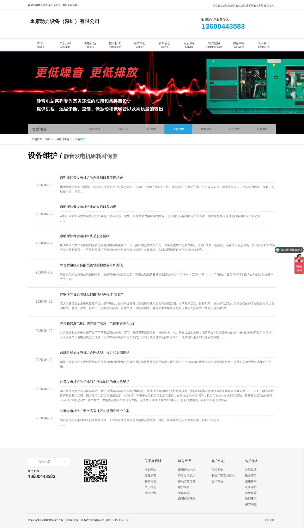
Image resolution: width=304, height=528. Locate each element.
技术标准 (115, 45)
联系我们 (263, 45)
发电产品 (90, 45)
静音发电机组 (186, 475)
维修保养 (184, 493)
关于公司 (65, 45)
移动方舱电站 (186, 481)
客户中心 (139, 45)
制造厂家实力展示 (223, 475)
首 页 (40, 45)
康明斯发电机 (186, 469)
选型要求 (234, 129)
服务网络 (239, 45)
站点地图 (270, 520)
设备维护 (178, 129)
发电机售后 (63, 139)
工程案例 (217, 469)
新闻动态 (164, 45)
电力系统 (184, 487)
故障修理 (94, 129)
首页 (47, 139)
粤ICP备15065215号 (117, 520)
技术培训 (150, 493)
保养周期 (262, 129)
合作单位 (217, 481)
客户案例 (214, 45)
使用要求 (150, 129)
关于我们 (150, 487)
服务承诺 (150, 475)
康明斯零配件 (186, 498)
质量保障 (206, 129)
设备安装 (122, 129)
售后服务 (189, 45)
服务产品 (184, 461)
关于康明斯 (153, 461)
